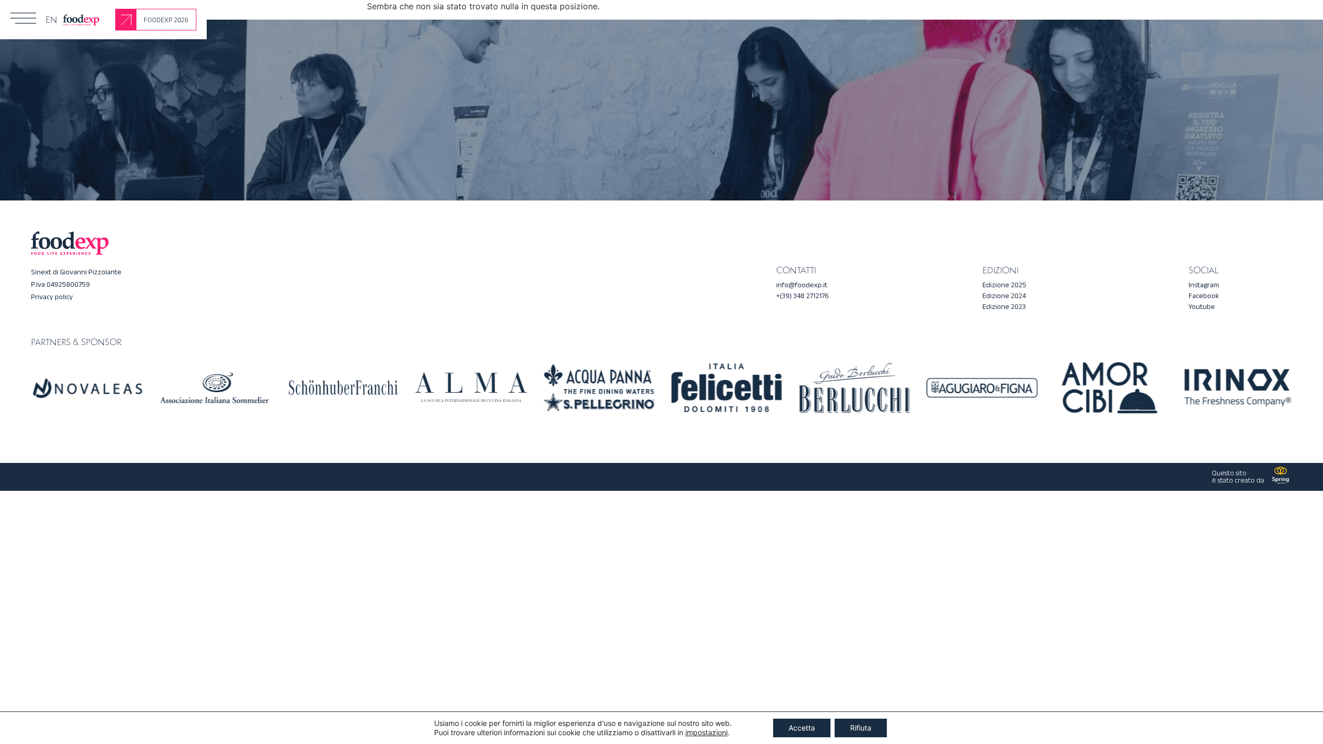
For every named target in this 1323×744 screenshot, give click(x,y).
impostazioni (706, 732)
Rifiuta (860, 727)
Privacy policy (52, 297)
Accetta (802, 727)
